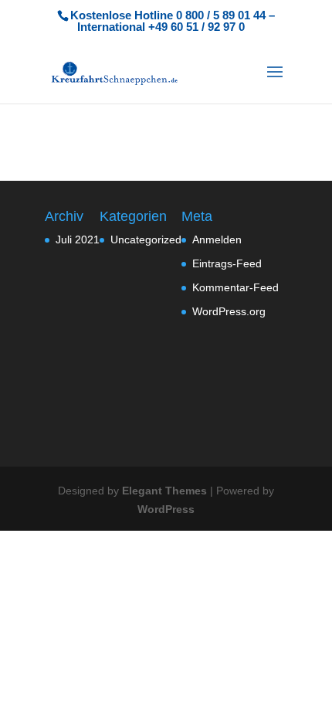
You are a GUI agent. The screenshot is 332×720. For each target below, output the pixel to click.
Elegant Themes (164, 490)
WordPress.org (229, 311)
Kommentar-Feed (235, 287)
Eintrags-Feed (227, 263)
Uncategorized (145, 239)
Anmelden (217, 239)
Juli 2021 (78, 239)
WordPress (166, 509)
